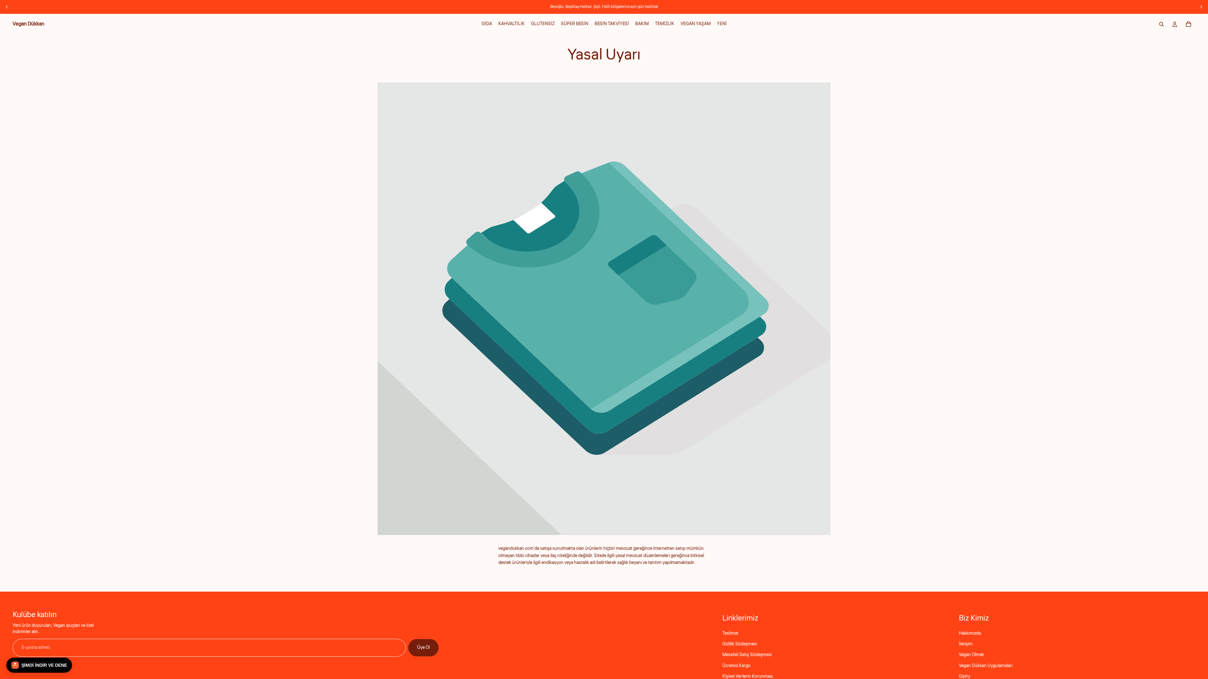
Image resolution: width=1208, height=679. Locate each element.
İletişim (966, 644)
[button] (39, 665)
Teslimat (730, 633)
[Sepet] (1188, 24)
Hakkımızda (970, 633)
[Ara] (1161, 24)
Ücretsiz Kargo (736, 666)
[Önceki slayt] (7, 7)
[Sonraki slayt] (1201, 7)
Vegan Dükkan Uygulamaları (986, 666)
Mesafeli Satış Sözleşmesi (747, 655)
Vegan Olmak (971, 655)
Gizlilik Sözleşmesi (739, 644)
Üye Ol (423, 647)
